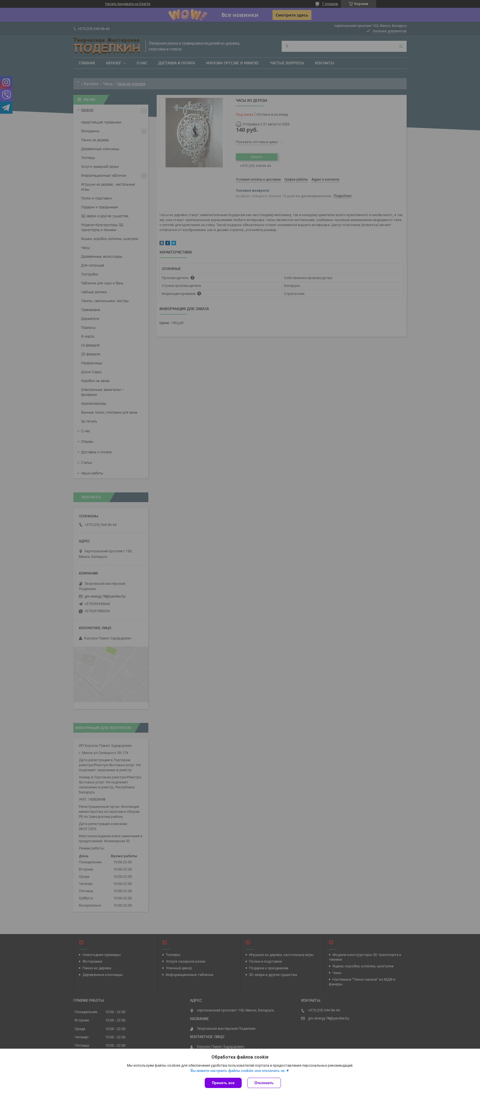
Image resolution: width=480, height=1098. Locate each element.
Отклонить (264, 1083)
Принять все (223, 1083)
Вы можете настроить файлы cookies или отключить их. (238, 1071)
